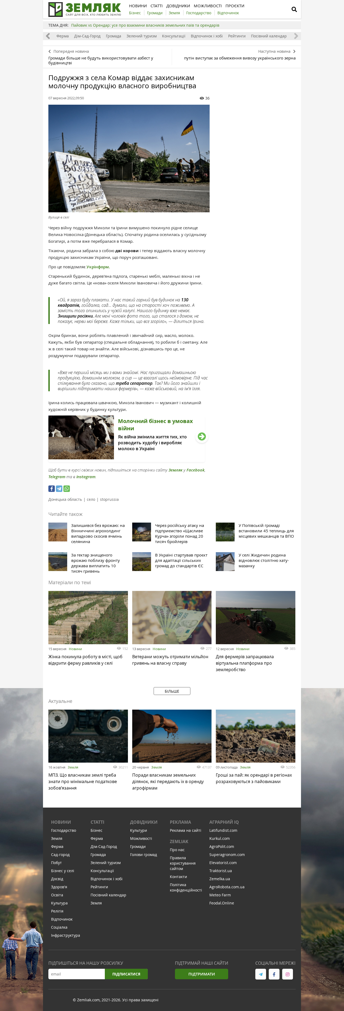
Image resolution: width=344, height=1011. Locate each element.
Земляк (175, 470)
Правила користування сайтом (183, 863)
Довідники (143, 822)
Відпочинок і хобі (207, 35)
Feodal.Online (221, 903)
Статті (97, 822)
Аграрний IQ (224, 822)
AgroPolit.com (221, 846)
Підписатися (126, 974)
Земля (73, 767)
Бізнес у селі (62, 870)
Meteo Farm (220, 894)
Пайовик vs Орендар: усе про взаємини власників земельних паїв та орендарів (145, 25)
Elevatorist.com (223, 862)
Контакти (178, 876)
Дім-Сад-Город (87, 35)
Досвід (57, 878)
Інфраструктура (65, 935)
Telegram (56, 477)
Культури (138, 830)
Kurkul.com (219, 838)
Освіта (57, 894)
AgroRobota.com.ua (227, 886)
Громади (138, 846)
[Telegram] (59, 488)
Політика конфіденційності (186, 887)
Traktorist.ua (220, 870)
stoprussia (109, 499)
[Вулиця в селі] (129, 158)
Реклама (180, 822)
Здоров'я (59, 886)
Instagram (85, 477)
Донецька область (65, 499)
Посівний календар (269, 35)
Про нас (177, 849)
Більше (172, 691)
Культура (59, 903)
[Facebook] (51, 488)
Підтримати (201, 974)
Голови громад (143, 854)
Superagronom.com (227, 854)
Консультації (173, 35)
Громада (113, 35)
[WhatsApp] (66, 488)
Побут (56, 862)
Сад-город (60, 854)
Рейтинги (237, 35)
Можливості (141, 838)
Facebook (196, 470)
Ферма (62, 35)
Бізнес (96, 830)
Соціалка (59, 927)
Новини (75, 648)
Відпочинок (62, 919)
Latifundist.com (223, 830)
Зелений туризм (142, 35)
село (91, 499)
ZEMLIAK (179, 841)
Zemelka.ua (219, 878)
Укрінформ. (98, 267)
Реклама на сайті (185, 830)
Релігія (57, 911)
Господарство (63, 830)
